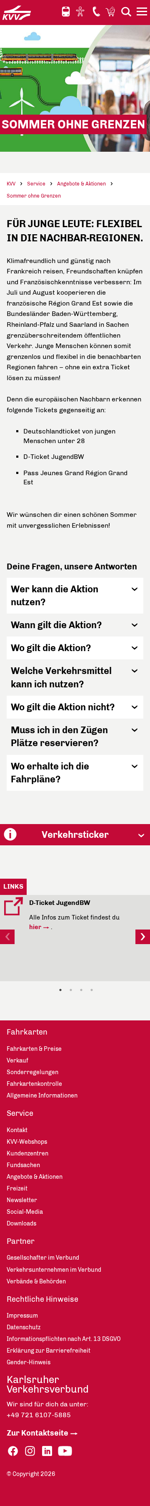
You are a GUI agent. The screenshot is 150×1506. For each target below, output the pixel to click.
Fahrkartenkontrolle (34, 1084)
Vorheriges (7, 937)
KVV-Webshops (111, 11)
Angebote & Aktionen (81, 184)
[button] (75, 596)
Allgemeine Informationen (42, 1095)
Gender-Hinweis (28, 1362)
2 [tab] (71, 990)
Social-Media (25, 1211)
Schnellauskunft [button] (66, 12)
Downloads (21, 1223)
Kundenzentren (27, 1153)
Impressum (22, 1315)
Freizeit (17, 1188)
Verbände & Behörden (36, 1281)
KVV (11, 184)
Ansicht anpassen (81, 11)
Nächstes (142, 937)
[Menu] (143, 13)
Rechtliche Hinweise (42, 1299)
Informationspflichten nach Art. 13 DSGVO (64, 1339)
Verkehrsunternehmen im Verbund (54, 1269)
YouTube (65, 1451)
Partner (21, 1241)
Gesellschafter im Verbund (43, 1257)
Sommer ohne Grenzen (34, 196)
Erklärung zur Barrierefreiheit (48, 1350)
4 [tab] (92, 990)
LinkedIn (47, 1451)
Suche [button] (126, 11)
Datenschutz (23, 1327)
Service (36, 184)
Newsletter (22, 1200)
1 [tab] (60, 990)
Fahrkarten (27, 1032)
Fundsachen (23, 1165)
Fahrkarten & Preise (34, 1048)
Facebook (13, 1451)
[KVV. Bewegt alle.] (16, 12)
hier (35, 927)
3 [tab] (81, 990)
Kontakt (96, 11)
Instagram (30, 1451)
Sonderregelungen (32, 1072)
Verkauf (17, 1060)
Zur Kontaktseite (37, 1433)
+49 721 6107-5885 (39, 1415)
